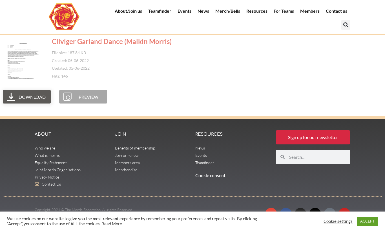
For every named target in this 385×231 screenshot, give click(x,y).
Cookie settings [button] (338, 221)
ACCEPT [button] (367, 221)
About (43, 134)
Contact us (336, 11)
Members (310, 11)
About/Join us (128, 11)
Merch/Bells (227, 11)
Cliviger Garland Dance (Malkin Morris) (112, 41)
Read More (111, 223)
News (203, 11)
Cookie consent (210, 175)
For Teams (284, 11)
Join (120, 134)
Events (184, 11)
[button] (345, 25)
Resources (256, 11)
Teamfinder (159, 11)
